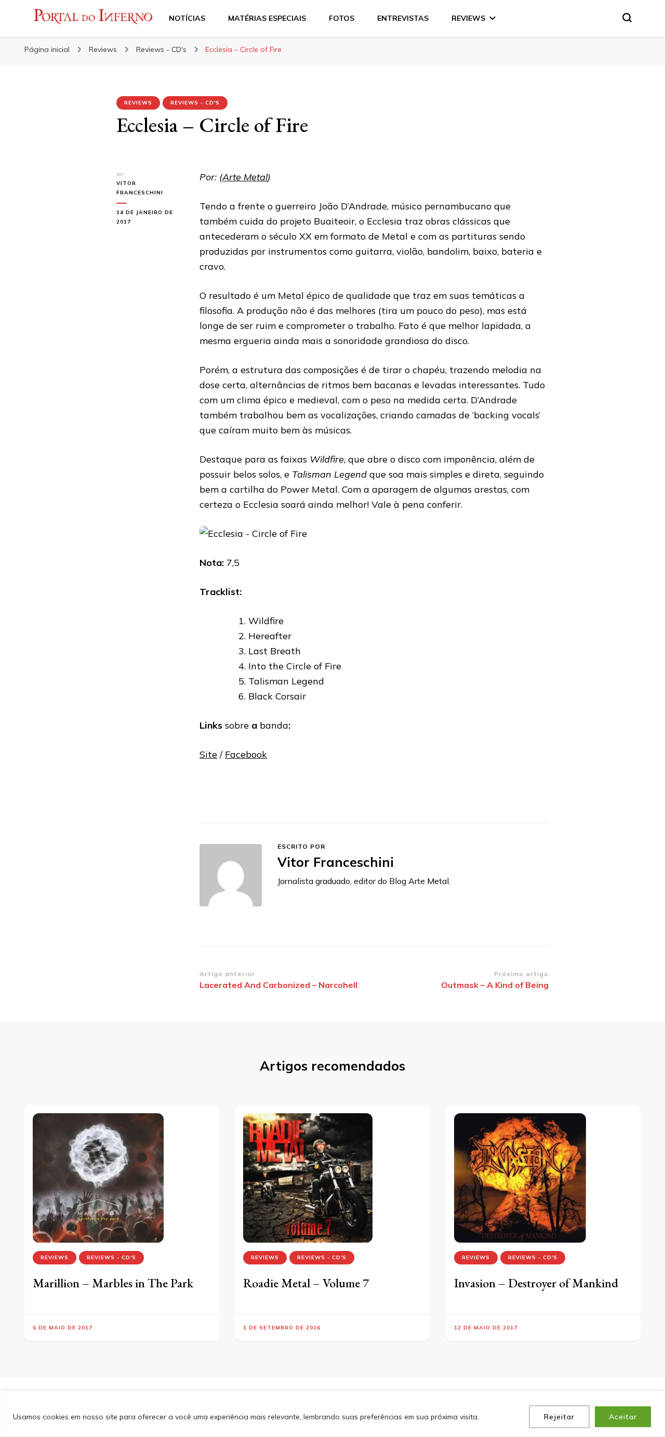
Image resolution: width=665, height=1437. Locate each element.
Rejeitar (559, 1416)
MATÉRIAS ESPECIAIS (267, 18)
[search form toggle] (627, 17)
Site (208, 754)
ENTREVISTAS (403, 18)
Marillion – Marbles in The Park (113, 1283)
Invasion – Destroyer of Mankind (536, 1283)
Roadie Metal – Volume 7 (306, 1283)
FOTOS (341, 18)
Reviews (138, 102)
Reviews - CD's (195, 102)
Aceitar (623, 1416)
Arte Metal (245, 177)
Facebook (246, 754)
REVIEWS (468, 18)
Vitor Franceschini (139, 188)
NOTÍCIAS (187, 18)
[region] (332, 1414)
